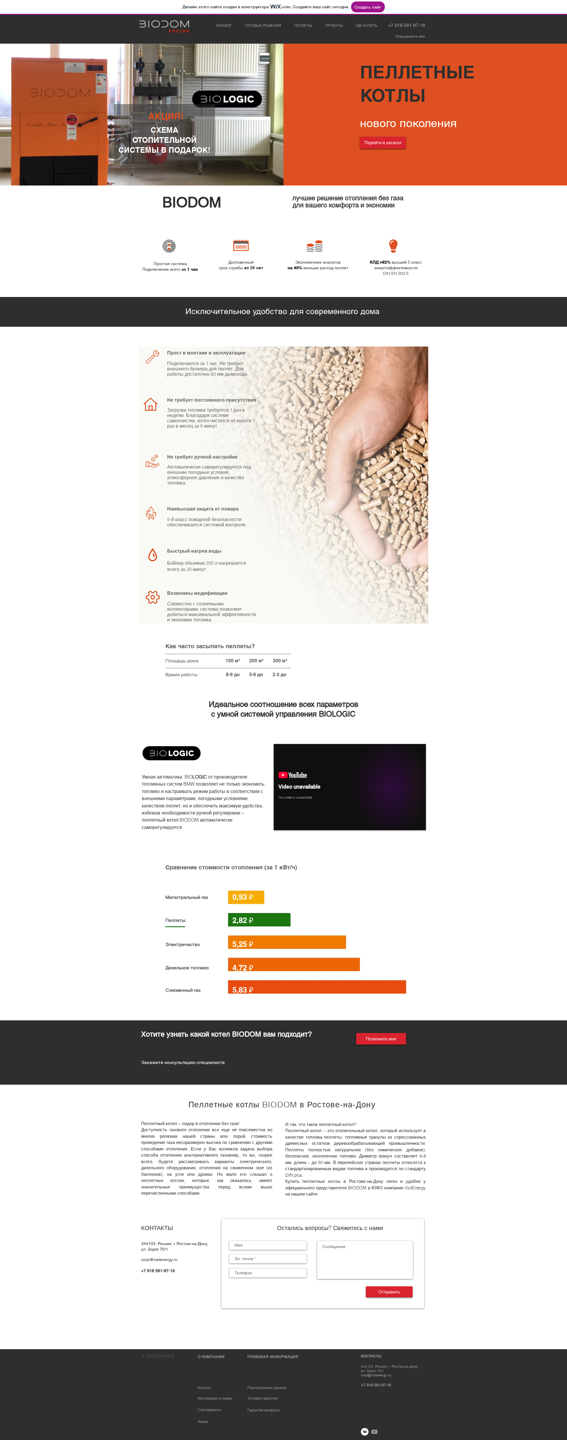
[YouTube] (374, 1432)
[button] (410, 37)
